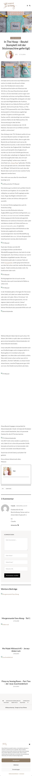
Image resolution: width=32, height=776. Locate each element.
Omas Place (14, 163)
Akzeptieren (16, 760)
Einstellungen (16, 769)
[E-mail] (16, 480)
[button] (29, 744)
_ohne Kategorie (15, 38)
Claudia (13, 505)
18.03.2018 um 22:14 (21, 505)
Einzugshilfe (8, 263)
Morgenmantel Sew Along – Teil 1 (16, 618)
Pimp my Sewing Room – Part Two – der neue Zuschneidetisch (16, 682)
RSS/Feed (22, 702)
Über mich (14, 702)
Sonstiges (8, 488)
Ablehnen (16, 765)
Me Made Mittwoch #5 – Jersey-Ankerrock (16, 649)
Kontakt (6, 702)
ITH (3, 488)
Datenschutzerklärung (13, 773)
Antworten (14, 525)
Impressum (21, 773)
